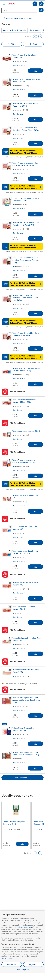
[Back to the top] (23, 786)
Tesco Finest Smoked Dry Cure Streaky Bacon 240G (25, 334)
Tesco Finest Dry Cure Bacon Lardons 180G (25, 56)
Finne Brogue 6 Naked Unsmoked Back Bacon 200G (26, 199)
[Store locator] (41, 3)
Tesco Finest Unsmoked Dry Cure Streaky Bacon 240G (24, 461)
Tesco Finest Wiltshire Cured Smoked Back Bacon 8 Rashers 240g (25, 260)
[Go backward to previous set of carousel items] (35, 36)
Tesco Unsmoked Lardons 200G (26, 431)
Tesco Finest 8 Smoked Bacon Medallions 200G (25, 104)
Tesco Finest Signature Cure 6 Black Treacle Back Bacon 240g (25, 753)
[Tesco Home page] (11, 4)
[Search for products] (41, 10)
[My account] (35, 3)
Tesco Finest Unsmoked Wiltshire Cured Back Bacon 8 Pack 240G (25, 297)
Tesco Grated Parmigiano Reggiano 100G (14, 822)
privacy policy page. (25, 927)
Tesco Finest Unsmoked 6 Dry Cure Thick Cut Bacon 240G (25, 164)
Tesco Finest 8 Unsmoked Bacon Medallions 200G (26, 80)
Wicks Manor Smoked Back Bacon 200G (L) (24, 729)
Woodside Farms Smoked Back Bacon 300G (25, 670)
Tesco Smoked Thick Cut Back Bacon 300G (25, 583)
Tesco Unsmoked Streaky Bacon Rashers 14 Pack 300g (26, 369)
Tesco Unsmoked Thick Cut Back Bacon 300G (26, 527)
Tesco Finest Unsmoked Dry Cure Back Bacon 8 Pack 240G (25, 128)
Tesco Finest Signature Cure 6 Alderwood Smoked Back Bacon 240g (26, 700)
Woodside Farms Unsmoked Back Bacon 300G (26, 639)
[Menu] (3, 3)
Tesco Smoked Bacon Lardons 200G (25, 496)
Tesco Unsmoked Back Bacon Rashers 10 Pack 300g (25, 552)
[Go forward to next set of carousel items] (40, 36)
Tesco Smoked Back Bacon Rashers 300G (23, 607)
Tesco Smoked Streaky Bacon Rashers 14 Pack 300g (25, 400)
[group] (14, 30)
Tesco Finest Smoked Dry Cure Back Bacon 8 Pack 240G (25, 223)
